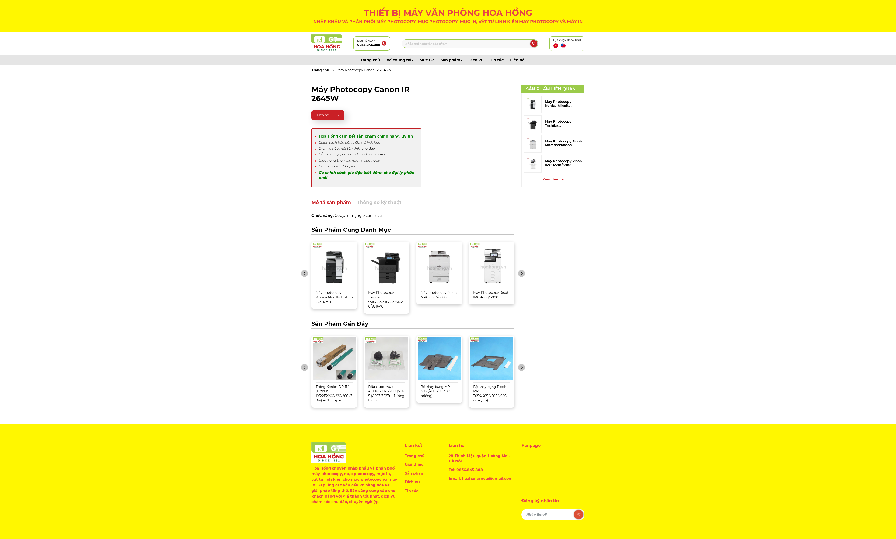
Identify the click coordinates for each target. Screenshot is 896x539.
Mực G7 (427, 60)
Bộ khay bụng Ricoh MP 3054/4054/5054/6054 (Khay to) (491, 394)
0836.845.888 (368, 45)
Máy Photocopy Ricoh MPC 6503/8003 (563, 143)
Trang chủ (370, 60)
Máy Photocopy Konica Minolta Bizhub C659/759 (334, 297)
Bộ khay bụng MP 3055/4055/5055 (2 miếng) (435, 391)
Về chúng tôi (399, 60)
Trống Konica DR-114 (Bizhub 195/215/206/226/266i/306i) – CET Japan (334, 394)
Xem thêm (551, 179)
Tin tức (497, 60)
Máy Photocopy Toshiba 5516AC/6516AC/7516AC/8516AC (385, 299)
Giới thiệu (414, 464)
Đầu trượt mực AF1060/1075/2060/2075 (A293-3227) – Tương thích (386, 394)
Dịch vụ (476, 60)
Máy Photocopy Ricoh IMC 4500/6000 (563, 163)
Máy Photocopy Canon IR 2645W (364, 70)
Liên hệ (517, 60)
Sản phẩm (450, 60)
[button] (304, 273)
